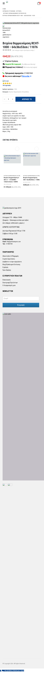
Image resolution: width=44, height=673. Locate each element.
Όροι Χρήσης (7, 270)
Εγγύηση (5, 267)
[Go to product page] (12, 159)
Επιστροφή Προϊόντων (10, 282)
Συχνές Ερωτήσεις (9, 259)
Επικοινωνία (6, 280)
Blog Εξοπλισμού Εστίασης (11, 264)
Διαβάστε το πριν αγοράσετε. (12, 262)
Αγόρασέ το (27, 99)
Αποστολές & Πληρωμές (11, 256)
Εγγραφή (20, 305)
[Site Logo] (15, 3)
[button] (4, 3)
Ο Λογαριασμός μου (9, 285)
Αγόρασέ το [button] (17, 149)
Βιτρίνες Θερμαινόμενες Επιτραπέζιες (19, 92)
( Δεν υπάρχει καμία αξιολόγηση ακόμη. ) (23, 50)
